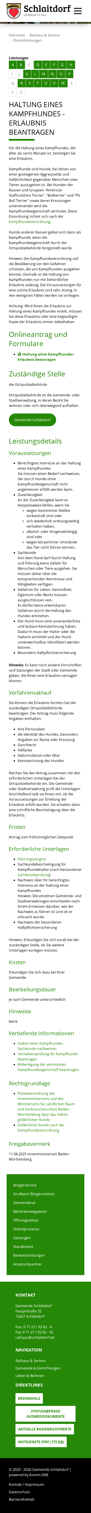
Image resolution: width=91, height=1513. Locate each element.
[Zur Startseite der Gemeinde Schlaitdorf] (39, 11)
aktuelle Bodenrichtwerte (44, 1429)
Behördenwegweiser (30, 1211)
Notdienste (41, 1441)
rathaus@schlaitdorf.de (35, 1337)
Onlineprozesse (26, 1229)
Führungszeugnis (32, 859)
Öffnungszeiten (26, 1220)
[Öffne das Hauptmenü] (77, 11)
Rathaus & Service (45, 35)
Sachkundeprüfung (33, 874)
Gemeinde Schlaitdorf (32, 419)
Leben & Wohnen (29, 1375)
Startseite (17, 35)
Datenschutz (19, 1492)
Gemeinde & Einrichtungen (38, 1368)
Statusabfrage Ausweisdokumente (46, 1414)
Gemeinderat (24, 1202)
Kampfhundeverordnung (29, 221)
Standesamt (23, 1246)
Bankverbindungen (29, 1255)
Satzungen (22, 1237)
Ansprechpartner (27, 1264)
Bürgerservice (24, 1185)
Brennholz (29, 1398)
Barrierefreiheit (21, 1499)
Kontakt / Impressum (26, 1484)
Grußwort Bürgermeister (34, 1193)
